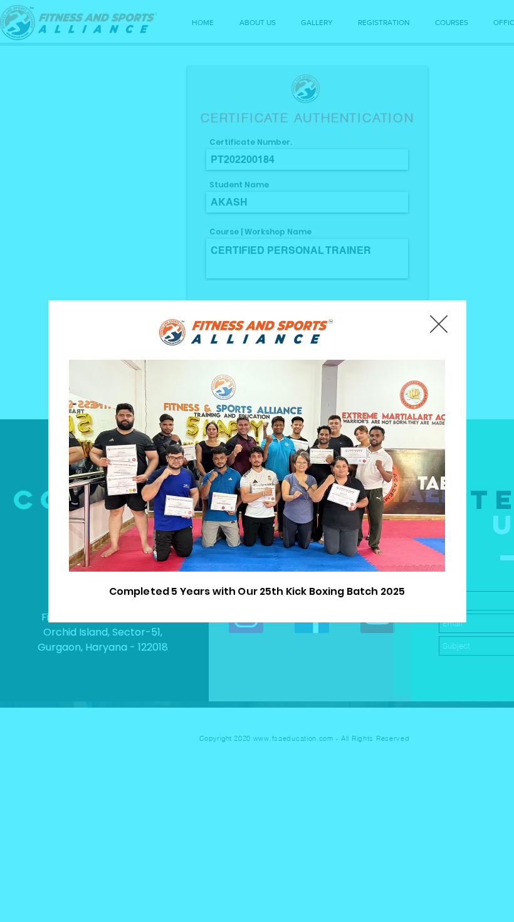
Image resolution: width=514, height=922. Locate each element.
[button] (438, 324)
